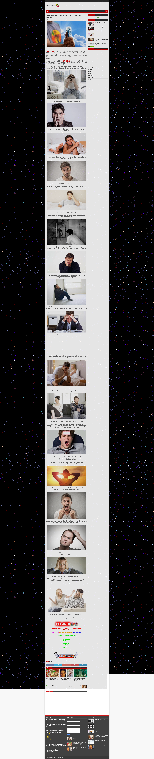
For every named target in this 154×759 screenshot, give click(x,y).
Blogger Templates (59, 757)
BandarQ (91, 57)
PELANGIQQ (66, 61)
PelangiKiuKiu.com (67, 629)
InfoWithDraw (92, 65)
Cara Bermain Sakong (99, 32)
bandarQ (68, 11)
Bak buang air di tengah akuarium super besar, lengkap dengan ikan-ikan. (80, 679)
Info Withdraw (52, 11)
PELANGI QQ (91, 69)
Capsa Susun (94, 11)
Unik (50, 661)
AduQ (82, 11)
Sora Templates (52, 757)
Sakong (100, 11)
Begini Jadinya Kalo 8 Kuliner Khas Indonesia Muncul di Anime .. (52, 679)
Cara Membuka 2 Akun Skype (100, 43)
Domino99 (77, 11)
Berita (58, 11)
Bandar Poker (87, 11)
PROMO (90, 73)
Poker (73, 11)
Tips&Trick (91, 77)
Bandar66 (63, 11)
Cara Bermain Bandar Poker (100, 22)
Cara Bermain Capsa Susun (100, 27)
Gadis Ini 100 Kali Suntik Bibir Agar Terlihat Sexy (65, 679)
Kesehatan (91, 67)
